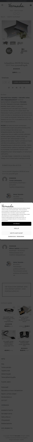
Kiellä (16, 228)
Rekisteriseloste (20, 236)
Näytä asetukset (16, 233)
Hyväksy (16, 223)
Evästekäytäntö (12, 236)
